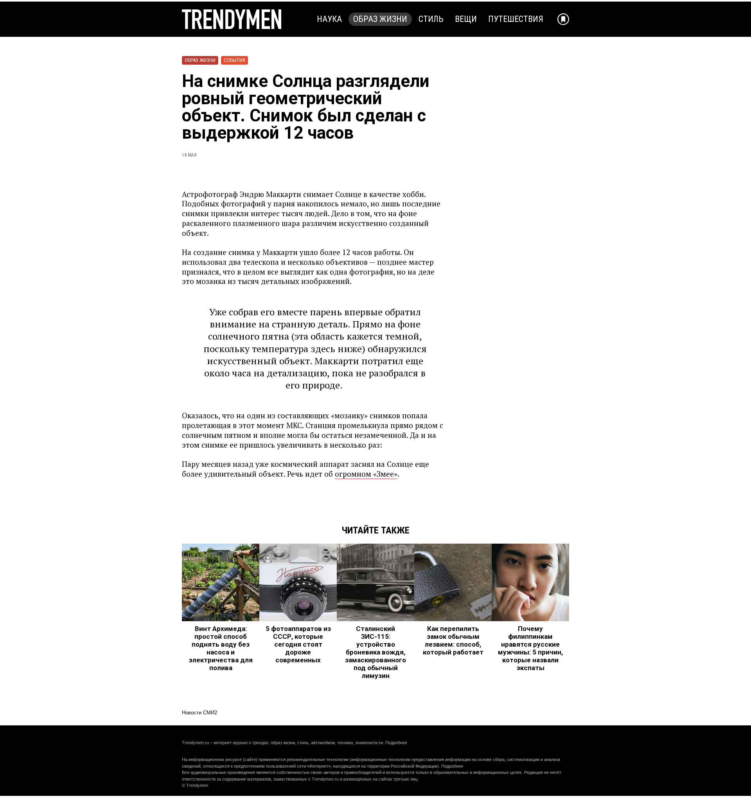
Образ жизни (380, 19)
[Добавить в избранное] (563, 19)
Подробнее (396, 742)
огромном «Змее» (366, 474)
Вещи (466, 19)
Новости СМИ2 (199, 713)
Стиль (431, 19)
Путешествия (515, 19)
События (234, 60)
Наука (329, 19)
